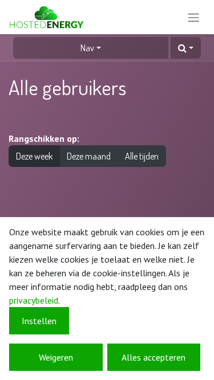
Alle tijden (142, 156)
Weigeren (56, 357)
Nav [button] (87, 48)
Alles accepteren (153, 357)
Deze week (34, 156)
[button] (186, 48)
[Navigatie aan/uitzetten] (193, 17)
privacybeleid (33, 300)
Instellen (39, 320)
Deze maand (89, 156)
